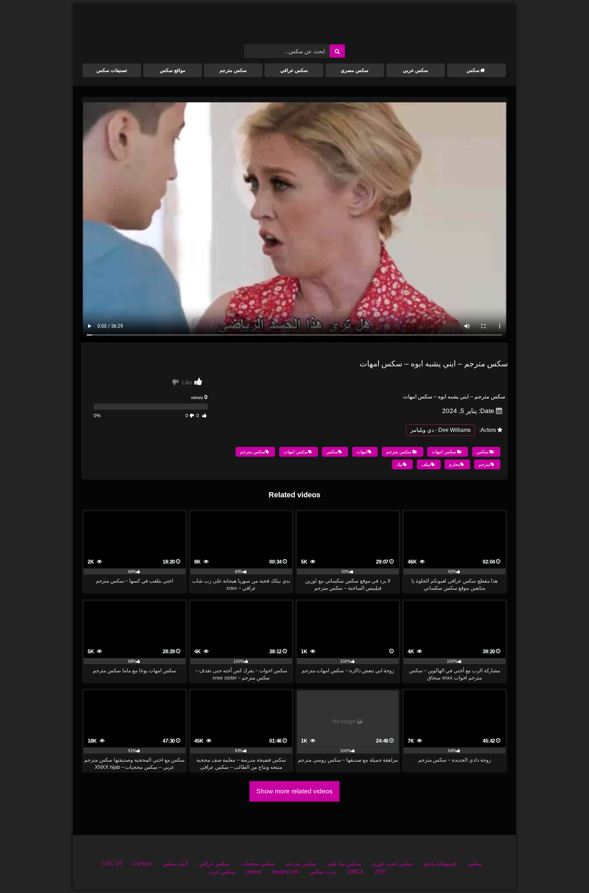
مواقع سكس (172, 70)
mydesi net (285, 872)
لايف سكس (175, 863)
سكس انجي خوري (392, 863)
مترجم (484, 464)
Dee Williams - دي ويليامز (440, 430)
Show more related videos (294, 791)
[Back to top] (567, 872)
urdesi (253, 872)
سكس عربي (415, 70)
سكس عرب (221, 872)
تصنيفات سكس (111, 70)
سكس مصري (354, 70)
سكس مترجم (233, 70)
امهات (362, 451)
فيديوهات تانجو (440, 863)
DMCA (355, 872)
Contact (142, 863)
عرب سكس (322, 872)
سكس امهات (444, 451)
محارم (454, 464)
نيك (399, 464)
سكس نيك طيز (344, 863)
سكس (473, 70)
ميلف (426, 464)
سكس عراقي (294, 70)
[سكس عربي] (294, 26)
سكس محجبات (258, 863)
